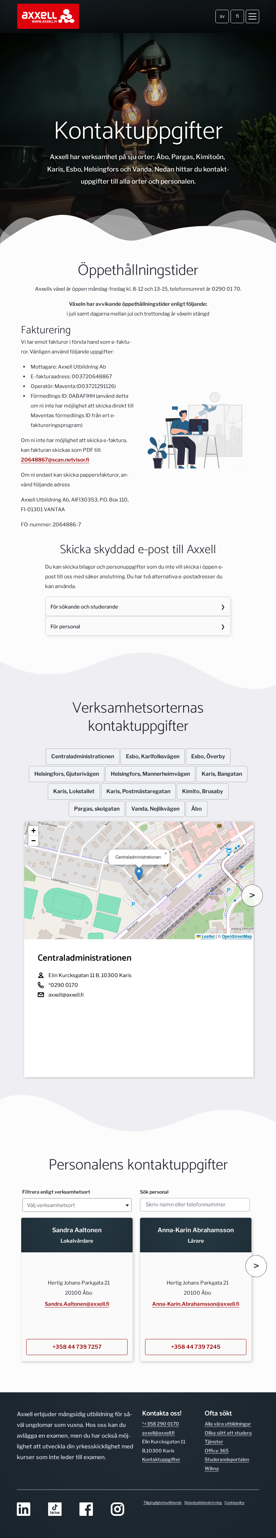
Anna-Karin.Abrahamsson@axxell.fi (195, 1304)
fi (237, 16)
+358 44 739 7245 (195, 1347)
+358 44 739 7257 (77, 1347)
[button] (139, 873)
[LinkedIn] (28, 1509)
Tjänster (214, 1441)
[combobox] (77, 1205)
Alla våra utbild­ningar (228, 1424)
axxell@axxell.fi (158, 1433)
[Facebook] (91, 1509)
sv (222, 16)
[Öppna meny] (252, 16)
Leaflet (208, 936)
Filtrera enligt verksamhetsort (56, 1192)
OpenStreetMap (237, 936)
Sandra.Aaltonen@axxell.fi (77, 1304)
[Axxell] (48, 16)
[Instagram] (122, 1509)
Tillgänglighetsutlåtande (162, 1502)
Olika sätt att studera (228, 1433)
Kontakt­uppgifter (161, 1459)
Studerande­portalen (227, 1459)
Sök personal (154, 1192)
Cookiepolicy (234, 1502)
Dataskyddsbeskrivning (203, 1502)
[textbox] (77, 1205)
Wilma (212, 1468)
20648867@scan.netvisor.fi (55, 459)
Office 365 (217, 1450)
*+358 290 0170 (160, 1424)
